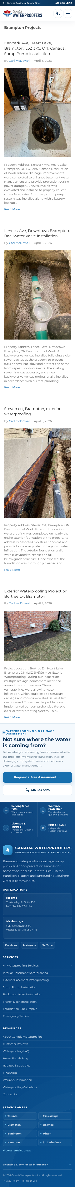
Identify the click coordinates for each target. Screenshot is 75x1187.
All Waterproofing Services (21, 965)
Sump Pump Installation (19, 987)
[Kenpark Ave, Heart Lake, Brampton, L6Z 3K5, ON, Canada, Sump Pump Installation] (37, 112)
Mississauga (50, 1116)
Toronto (13, 1116)
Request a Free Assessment (37, 777)
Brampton (14, 1124)
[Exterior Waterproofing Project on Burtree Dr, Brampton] (37, 635)
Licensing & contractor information (25, 1164)
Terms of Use (29, 1180)
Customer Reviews (15, 1044)
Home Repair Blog (15, 1058)
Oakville (48, 1124)
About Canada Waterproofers (22, 1036)
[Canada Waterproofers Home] (22, 13)
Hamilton (14, 1142)
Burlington (14, 1133)
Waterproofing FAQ (16, 1051)
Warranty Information (17, 1080)
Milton (47, 1133)
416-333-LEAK (63, 2)
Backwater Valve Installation (22, 994)
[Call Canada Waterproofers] (58, 13)
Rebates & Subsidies (16, 1065)
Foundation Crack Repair (20, 1008)
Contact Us (10, 1094)
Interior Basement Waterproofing (25, 972)
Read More (12, 209)
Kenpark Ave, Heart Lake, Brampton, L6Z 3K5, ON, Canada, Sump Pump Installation (35, 48)
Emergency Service (16, 1016)
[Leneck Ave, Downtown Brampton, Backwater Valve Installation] (37, 295)
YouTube (47, 945)
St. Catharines (52, 1142)
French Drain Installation (20, 1001)
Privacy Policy (11, 1180)
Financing (10, 1072)
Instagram (29, 945)
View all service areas (19, 1150)
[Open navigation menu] (68, 13)
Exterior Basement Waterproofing (26, 980)
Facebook (11, 945)
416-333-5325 (40, 790)
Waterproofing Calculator (20, 1087)
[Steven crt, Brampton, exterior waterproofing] (37, 473)
